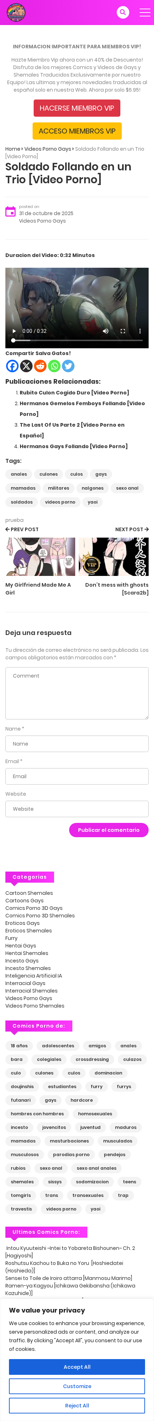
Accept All (77, 1367)
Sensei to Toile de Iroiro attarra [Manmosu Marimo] (68, 1278)
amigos (97, 1046)
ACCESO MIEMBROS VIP (77, 131)
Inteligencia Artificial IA (33, 975)
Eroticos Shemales (28, 930)
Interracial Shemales (31, 990)
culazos (132, 1059)
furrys (124, 1086)
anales (19, 474)
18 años (19, 1046)
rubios (18, 1168)
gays (101, 474)
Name (13, 728)
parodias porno (71, 1154)
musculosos (25, 1154)
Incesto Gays (22, 960)
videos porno (60, 502)
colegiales (49, 1059)
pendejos (114, 1154)
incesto (19, 1127)
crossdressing (92, 1059)
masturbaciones (69, 1141)
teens (129, 1182)
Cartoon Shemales (29, 893)
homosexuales (95, 1114)
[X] (26, 366)
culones (48, 474)
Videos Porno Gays (47, 148)
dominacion (108, 1073)
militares (58, 488)
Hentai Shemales (26, 953)
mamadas (23, 488)
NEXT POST (129, 529)
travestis (21, 1209)
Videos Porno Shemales (34, 1005)
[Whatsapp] (54, 366)
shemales (22, 1182)
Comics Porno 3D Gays (34, 908)
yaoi (92, 502)
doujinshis (22, 1086)
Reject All (77, 1405)
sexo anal (127, 488)
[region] (77, 1360)
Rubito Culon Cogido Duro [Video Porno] (74, 392)
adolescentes (58, 1046)
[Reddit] (40, 366)
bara (17, 1059)
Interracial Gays (25, 983)
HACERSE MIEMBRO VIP (77, 108)
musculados (117, 1141)
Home (12, 148)
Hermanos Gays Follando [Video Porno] (74, 446)
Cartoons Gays (24, 900)
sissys (55, 1182)
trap (123, 1195)
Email (12, 761)
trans (51, 1195)
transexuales (88, 1195)
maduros (125, 1127)
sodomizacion (92, 1182)
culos (76, 474)
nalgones (93, 488)
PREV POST (25, 529)
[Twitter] (68, 366)
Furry (11, 938)
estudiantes (62, 1086)
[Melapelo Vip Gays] (16, 12)
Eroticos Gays (22, 923)
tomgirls (21, 1195)
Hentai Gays (20, 945)
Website (15, 793)
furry (96, 1086)
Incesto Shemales (28, 968)
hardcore (82, 1100)
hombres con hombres (37, 1114)
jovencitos (54, 1127)
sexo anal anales (96, 1168)
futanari (20, 1100)
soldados (22, 502)
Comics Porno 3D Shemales (40, 915)
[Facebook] (12, 366)
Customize (77, 1386)
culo (16, 1073)
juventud (90, 1127)
